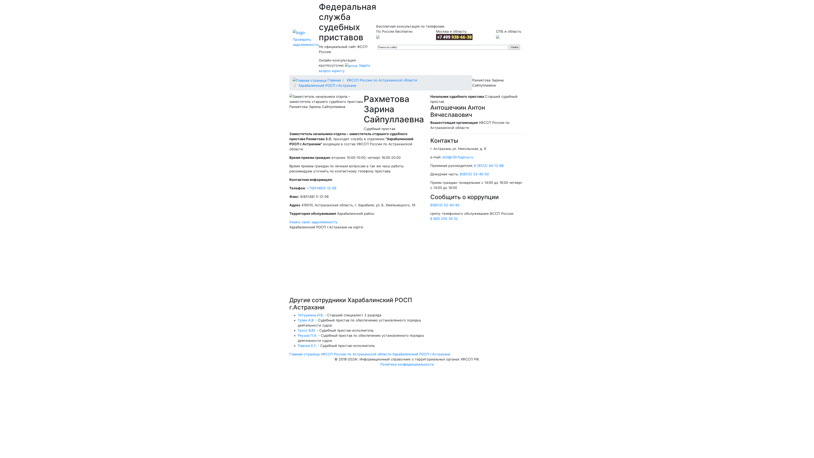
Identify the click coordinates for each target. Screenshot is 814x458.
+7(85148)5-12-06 (321, 188)
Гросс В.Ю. (307, 330)
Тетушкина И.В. (310, 315)
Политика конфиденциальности (407, 364)
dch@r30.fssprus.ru (457, 157)
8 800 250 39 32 (444, 218)
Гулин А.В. (306, 320)
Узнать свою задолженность (313, 222)
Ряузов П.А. (307, 335)
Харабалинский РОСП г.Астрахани (327, 85)
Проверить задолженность (306, 42)
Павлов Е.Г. (307, 346)
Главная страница (304, 354)
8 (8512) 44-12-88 (489, 165)
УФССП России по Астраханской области (382, 80)
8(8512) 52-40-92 (474, 174)
